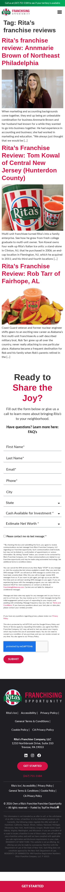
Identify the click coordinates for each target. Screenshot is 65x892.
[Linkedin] (26, 755)
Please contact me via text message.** (26, 536)
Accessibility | (29, 713)
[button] (59, 12)
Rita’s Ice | (12, 713)
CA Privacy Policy (43, 729)
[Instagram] (32, 755)
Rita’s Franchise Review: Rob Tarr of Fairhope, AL (31, 274)
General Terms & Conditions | (32, 721)
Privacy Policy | (49, 713)
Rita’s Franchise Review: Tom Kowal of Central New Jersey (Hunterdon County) (31, 162)
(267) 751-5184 (21, 3)
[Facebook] (39, 755)
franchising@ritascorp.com (13, 587)
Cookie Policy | (20, 729)
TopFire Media (49, 808)
